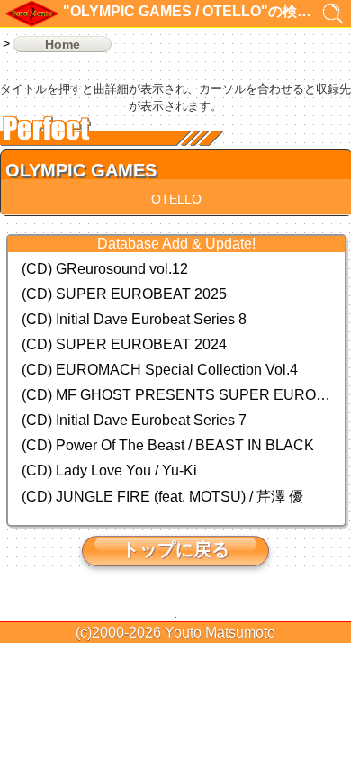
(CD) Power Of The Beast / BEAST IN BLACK (168, 445)
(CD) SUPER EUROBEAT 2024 (124, 344)
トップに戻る (176, 549)
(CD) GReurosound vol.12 (105, 268)
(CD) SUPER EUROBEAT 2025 (124, 294)
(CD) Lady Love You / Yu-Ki (109, 470)
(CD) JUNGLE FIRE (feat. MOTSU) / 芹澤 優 (162, 496)
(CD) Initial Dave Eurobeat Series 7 (134, 420)
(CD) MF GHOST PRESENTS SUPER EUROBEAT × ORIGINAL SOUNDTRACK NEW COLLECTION (176, 395)
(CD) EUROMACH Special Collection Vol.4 (160, 369)
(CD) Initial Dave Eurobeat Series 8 (134, 319)
